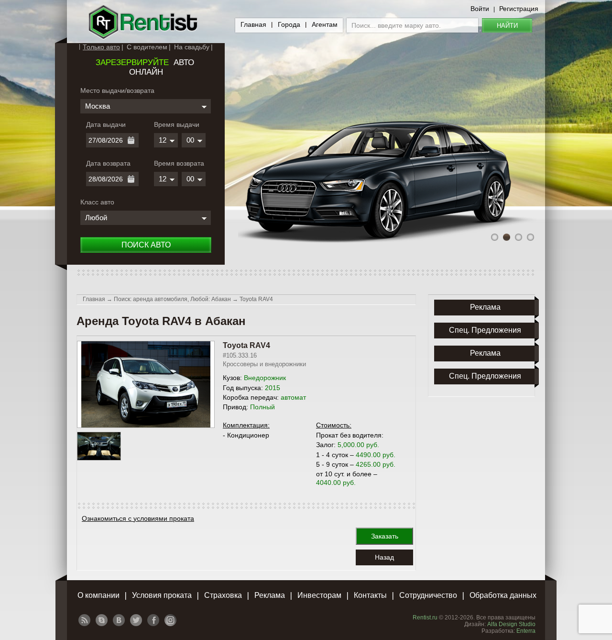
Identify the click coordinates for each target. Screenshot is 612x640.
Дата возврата (108, 163)
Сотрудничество (428, 595)
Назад (384, 557)
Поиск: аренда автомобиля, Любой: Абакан (172, 299)
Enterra (526, 631)
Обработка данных (503, 595)
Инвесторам (319, 595)
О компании (98, 595)
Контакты (370, 595)
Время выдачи (176, 124)
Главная (253, 24)
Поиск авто (146, 245)
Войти (479, 8)
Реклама (269, 595)
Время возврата (179, 163)
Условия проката (162, 595)
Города (289, 24)
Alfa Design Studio (511, 624)
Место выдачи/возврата (117, 90)
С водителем (147, 47)
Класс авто (97, 202)
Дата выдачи (106, 124)
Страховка (223, 595)
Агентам (325, 24)
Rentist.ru (425, 617)
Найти (507, 25)
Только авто (101, 47)
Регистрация (518, 8)
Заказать (384, 536)
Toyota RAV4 (256, 299)
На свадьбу (191, 47)
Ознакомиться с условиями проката (138, 518)
